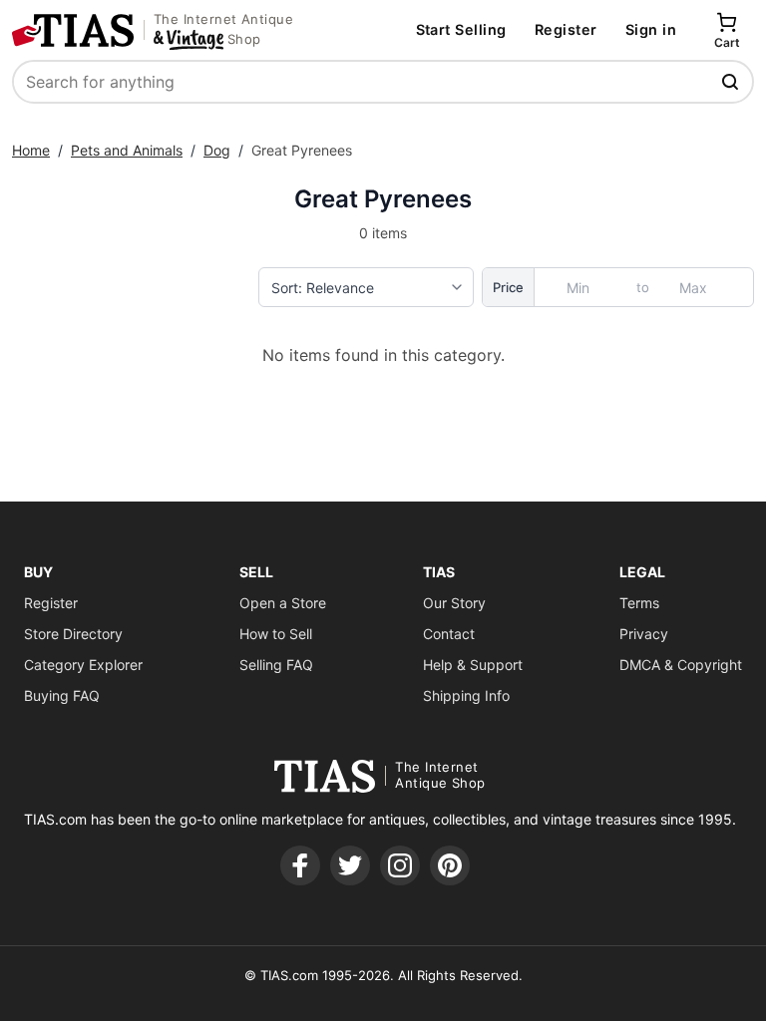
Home (31, 150)
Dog (216, 150)
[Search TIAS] (732, 82)
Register (566, 29)
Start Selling (461, 29)
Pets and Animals (127, 150)
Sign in (650, 29)
